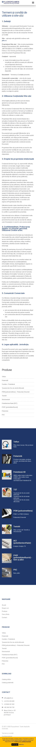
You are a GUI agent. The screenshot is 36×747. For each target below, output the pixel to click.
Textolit (4, 396)
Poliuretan (5, 411)
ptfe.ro (4, 40)
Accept (16, 744)
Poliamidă (5, 380)
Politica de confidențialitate (22, 741)
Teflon (4, 376)
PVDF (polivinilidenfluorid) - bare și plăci (22, 557)
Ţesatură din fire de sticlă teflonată (13, 388)
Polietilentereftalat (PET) (9, 403)
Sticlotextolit (6, 399)
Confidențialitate (7, 736)
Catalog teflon (6, 679)
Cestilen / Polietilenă (8, 384)
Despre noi (5, 608)
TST (15, 490)
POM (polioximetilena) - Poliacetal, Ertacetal (15, 392)
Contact (4, 617)
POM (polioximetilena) (23, 511)
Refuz (22, 744)
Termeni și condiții (7, 733)
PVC (3, 415)
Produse (4, 611)
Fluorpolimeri (10, 2)
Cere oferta (5, 614)
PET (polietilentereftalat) (22, 542)
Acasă (4, 605)
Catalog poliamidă (7, 682)
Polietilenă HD (19, 472)
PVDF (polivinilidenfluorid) (10, 407)
